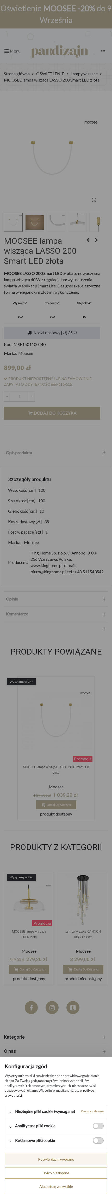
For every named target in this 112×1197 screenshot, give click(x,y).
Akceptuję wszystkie (56, 1186)
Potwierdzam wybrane (56, 1159)
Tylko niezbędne (56, 1173)
